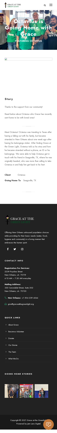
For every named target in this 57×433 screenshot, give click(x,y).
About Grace (13, 324)
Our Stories (12, 345)
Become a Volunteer (16, 331)
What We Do (13, 358)
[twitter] (15, 249)
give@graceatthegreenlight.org (21, 304)
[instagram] (22, 249)
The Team (12, 352)
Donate (11, 338)
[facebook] (7, 249)
